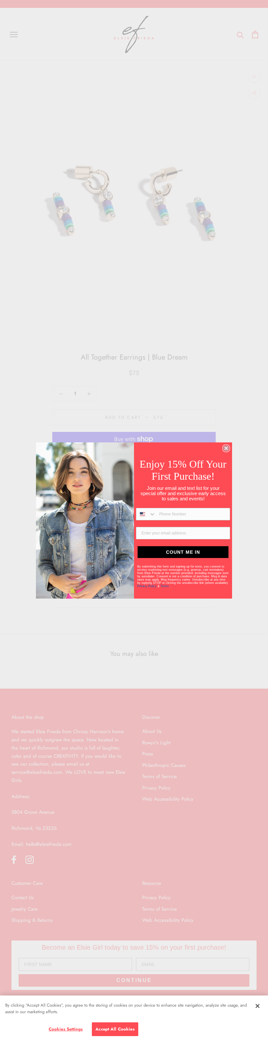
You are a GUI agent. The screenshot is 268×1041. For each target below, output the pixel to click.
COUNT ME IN (183, 552)
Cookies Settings (66, 1029)
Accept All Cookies (114, 1029)
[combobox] (146, 514)
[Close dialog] (226, 448)
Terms (164, 586)
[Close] (257, 1006)
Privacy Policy (147, 586)
